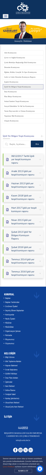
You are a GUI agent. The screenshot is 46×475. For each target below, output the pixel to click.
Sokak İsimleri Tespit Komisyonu (16, 101)
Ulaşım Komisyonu (11, 121)
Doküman (28, 41)
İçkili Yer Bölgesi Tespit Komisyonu (17, 87)
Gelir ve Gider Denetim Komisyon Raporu (20, 77)
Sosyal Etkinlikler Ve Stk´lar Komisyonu (19, 106)
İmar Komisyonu (10, 92)
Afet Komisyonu (10, 53)
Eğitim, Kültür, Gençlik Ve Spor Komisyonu (20, 72)
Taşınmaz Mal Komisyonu (14, 116)
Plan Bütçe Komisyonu (12, 96)
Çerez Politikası (8, 467)
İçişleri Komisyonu (11, 82)
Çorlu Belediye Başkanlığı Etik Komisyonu (20, 62)
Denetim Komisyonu (12, 67)
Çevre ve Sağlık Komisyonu (14, 58)
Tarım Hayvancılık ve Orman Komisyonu (19, 111)
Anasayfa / (18, 41)
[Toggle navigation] (5, 16)
